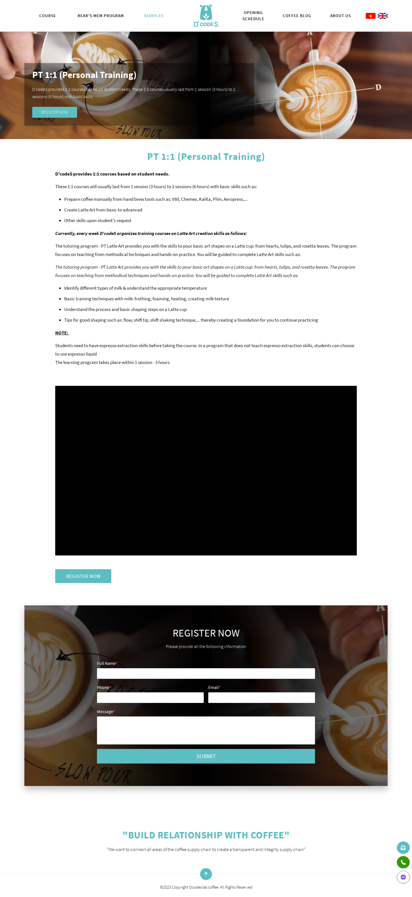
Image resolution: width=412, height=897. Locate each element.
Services (154, 15)
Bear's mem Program (101, 15)
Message (106, 711)
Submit (206, 756)
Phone (104, 687)
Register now (54, 112)
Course (47, 15)
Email (214, 687)
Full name (107, 663)
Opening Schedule (253, 15)
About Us (340, 15)
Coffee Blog (297, 15)
